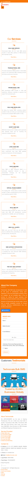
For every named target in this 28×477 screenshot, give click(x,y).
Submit (6, 352)
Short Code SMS (6, 437)
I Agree (6, 348)
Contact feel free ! (7, 31)
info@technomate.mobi (11, 455)
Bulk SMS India (6, 433)
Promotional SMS (6, 436)
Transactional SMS (6, 434)
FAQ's (2, 472)
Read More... (14, 57)
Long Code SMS (6, 439)
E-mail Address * (6, 331)
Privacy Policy (4, 469)
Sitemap (3, 474)
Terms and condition (6, 471)
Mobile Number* (6, 326)
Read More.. (6, 310)
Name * (4, 320)
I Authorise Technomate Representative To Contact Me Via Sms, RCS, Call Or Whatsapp (13, 344)
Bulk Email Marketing (7, 440)
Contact (3, 475)
